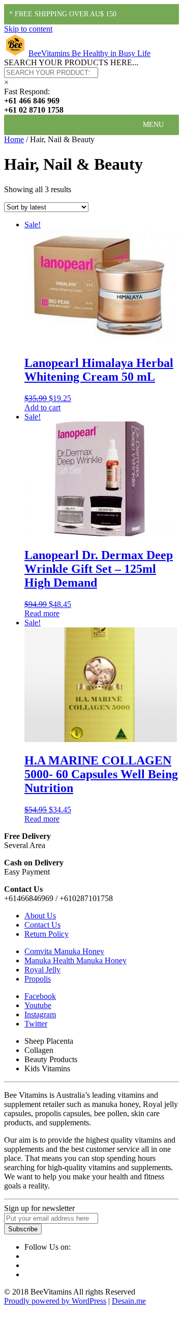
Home (14, 139)
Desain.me (129, 1301)
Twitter (35, 1023)
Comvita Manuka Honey (64, 951)
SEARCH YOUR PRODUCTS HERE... (71, 62)
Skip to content (28, 28)
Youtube (37, 1005)
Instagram (40, 1014)
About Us (40, 915)
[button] (153, 125)
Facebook (40, 996)
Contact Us (42, 924)
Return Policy (46, 934)
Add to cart (42, 407)
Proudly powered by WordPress (55, 1301)
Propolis (37, 978)
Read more (41, 613)
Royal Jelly (42, 969)
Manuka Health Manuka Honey (75, 960)
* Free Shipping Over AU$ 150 (62, 14)
